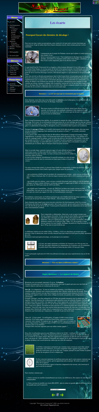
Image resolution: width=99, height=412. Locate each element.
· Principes (13, 43)
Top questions (13, 65)
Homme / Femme (14, 46)
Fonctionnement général (13, 26)
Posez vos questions (11, 73)
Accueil (11, 22)
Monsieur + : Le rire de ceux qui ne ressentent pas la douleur (61, 94)
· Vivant (12, 34)
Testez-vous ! (13, 67)
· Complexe (14, 29)
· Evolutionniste (15, 36)
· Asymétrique (14, 38)
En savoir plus (13, 55)
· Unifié (12, 39)
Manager (12, 89)
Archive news (13, 69)
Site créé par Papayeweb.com (49, 405)
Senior (11, 87)
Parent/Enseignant (15, 85)
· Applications (14, 45)
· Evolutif (13, 30)
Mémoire (11, 41)
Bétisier (11, 48)
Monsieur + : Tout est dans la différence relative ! (60, 262)
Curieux (11, 91)
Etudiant (11, 84)
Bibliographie (13, 52)
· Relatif (13, 32)
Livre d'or (12, 70)
